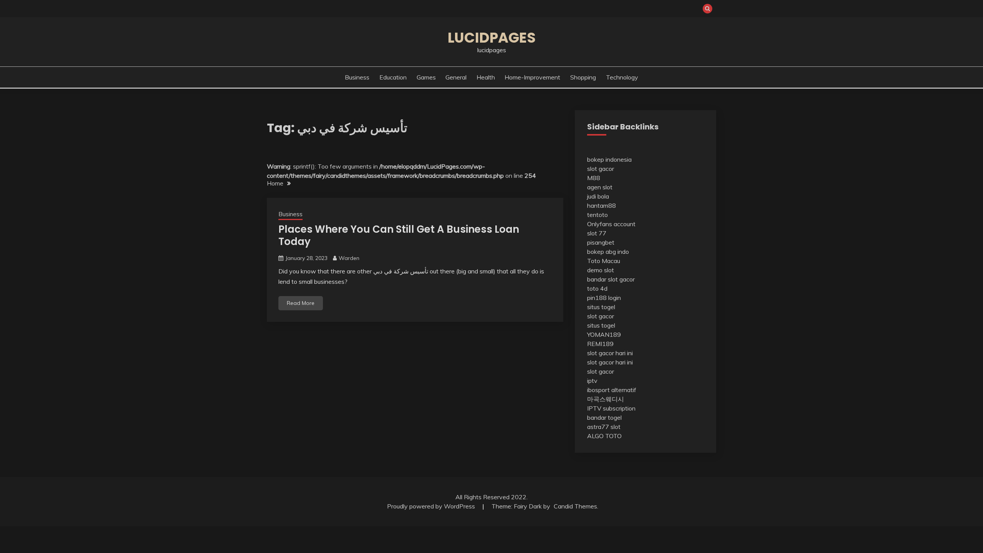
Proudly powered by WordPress (432, 506)
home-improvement (532, 77)
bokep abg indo (608, 251)
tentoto (597, 215)
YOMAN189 (604, 334)
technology (622, 77)
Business (357, 77)
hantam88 (601, 205)
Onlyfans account (611, 224)
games (426, 77)
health (486, 77)
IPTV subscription (611, 408)
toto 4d (597, 288)
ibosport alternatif (611, 390)
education (393, 77)
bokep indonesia (609, 159)
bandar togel (604, 417)
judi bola (598, 196)
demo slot (600, 270)
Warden (349, 258)
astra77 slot (604, 426)
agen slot (599, 187)
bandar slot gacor (611, 279)
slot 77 (596, 233)
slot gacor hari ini (610, 353)
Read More (300, 303)
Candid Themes (575, 506)
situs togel (601, 307)
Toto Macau (603, 261)
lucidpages (492, 38)
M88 (593, 178)
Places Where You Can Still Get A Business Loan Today (398, 235)
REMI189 (600, 344)
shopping (583, 77)
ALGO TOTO (604, 436)
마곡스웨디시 (605, 399)
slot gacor (600, 168)
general (456, 77)
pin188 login (604, 297)
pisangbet (600, 242)
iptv (592, 380)
